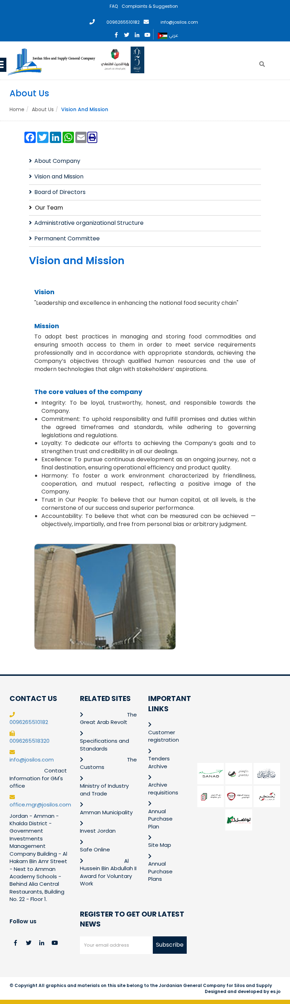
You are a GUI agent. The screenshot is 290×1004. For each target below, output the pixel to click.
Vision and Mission (58, 176)
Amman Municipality (106, 812)
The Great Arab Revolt (108, 718)
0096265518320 (30, 741)
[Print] (92, 137)
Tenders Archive (159, 762)
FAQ (114, 6)
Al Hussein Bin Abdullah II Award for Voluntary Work (108, 872)
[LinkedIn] (137, 33)
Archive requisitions (163, 788)
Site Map (159, 845)
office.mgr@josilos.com (40, 804)
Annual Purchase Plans (160, 871)
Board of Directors (60, 192)
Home (17, 109)
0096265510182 (123, 22)
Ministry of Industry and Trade (104, 789)
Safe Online (95, 849)
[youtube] (147, 33)
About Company (57, 161)
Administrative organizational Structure (89, 223)
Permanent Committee (67, 238)
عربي (173, 35)
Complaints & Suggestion (150, 6)
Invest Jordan (98, 830)
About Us (43, 109)
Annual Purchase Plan (160, 819)
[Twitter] (126, 33)
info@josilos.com (179, 22)
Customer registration (163, 736)
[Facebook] (116, 33)
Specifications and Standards (104, 744)
